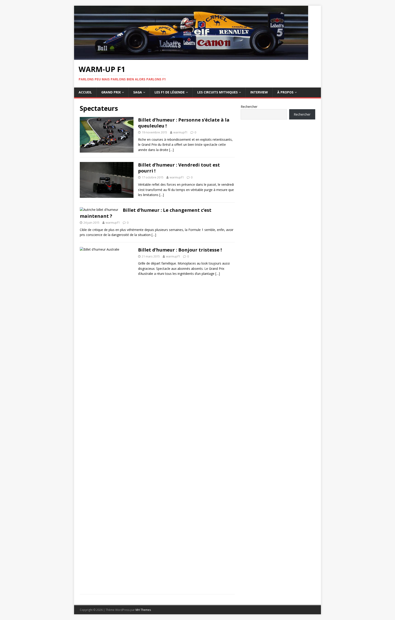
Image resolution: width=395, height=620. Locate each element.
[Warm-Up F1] (191, 57)
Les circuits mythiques (217, 92)
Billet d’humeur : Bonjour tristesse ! (180, 250)
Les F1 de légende (170, 92)
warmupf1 (180, 132)
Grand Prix (111, 92)
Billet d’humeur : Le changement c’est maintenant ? (145, 213)
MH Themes (143, 610)
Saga (137, 92)
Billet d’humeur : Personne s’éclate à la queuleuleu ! (184, 123)
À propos (285, 92)
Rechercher (249, 106)
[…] (171, 150)
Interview (259, 92)
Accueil (85, 92)
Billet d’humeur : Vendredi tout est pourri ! (179, 168)
